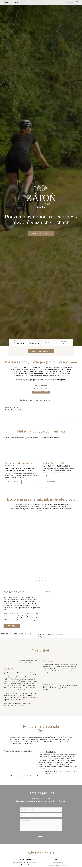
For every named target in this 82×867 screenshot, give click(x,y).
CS (67, 2)
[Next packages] (46, 488)
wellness (24, 507)
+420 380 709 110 (57, 863)
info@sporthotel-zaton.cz (57, 866)
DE (72, 2)
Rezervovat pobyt (41, 233)
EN (70, 2)
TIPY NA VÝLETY (41, 556)
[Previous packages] (36, 488)
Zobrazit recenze (41, 392)
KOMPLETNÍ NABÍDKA (12, 626)
